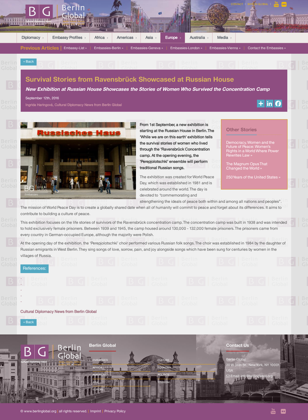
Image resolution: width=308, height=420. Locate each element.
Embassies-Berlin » (108, 48)
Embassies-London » (186, 48)
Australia (197, 37)
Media (222, 37)
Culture (163, 360)
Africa (100, 37)
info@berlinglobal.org (257, 376)
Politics (163, 375)
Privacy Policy (115, 411)
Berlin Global (258, 4)
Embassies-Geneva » (147, 48)
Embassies (100, 360)
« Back (28, 61)
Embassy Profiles (67, 37)
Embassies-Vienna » (225, 48)
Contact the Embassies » (267, 48)
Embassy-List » (75, 48)
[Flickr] (284, 4)
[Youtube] (277, 4)
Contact (237, 4)
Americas (125, 37)
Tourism (164, 382)
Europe (171, 37)
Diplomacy (31, 37)
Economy (164, 368)
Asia (149, 37)
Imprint (95, 411)
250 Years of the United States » (253, 177)
